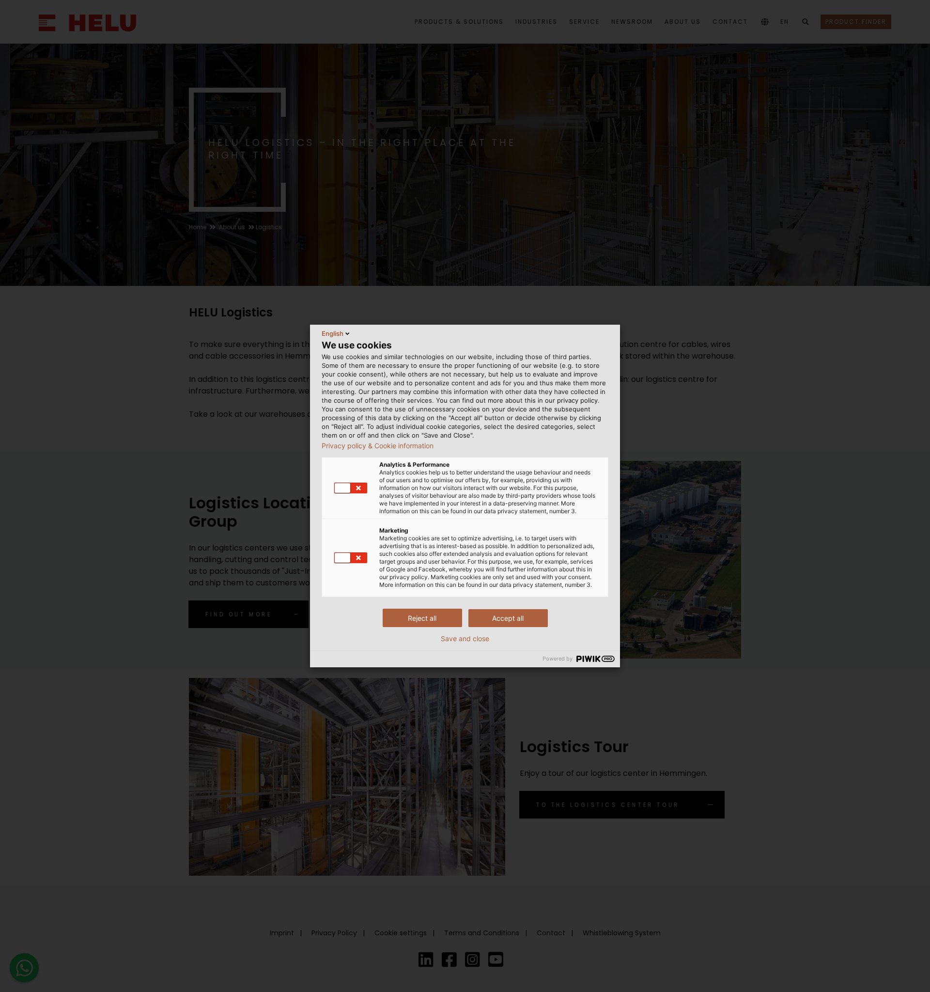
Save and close (465, 639)
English (332, 333)
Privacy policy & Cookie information (378, 446)
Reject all (422, 618)
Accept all (508, 618)
